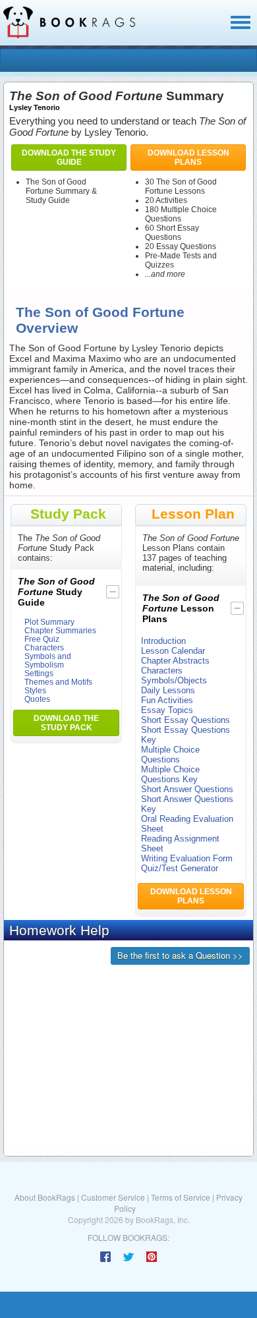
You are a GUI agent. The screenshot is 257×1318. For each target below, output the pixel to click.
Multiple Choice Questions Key (170, 774)
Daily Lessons (168, 690)
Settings (38, 673)
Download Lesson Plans (188, 157)
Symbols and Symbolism (47, 660)
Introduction (163, 641)
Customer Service (113, 1197)
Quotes (37, 699)
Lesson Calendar (173, 651)
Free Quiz (41, 639)
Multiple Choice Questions (170, 754)
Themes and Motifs (58, 681)
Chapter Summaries (60, 630)
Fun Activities (167, 700)
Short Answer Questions (187, 789)
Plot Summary (49, 621)
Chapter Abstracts (175, 661)
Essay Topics (167, 710)
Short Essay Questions (185, 720)
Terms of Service (180, 1197)
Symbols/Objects (174, 680)
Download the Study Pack (66, 723)
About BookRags (44, 1197)
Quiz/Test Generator (179, 868)
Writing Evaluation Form (187, 858)
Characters (44, 647)
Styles (35, 690)
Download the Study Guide (69, 157)
